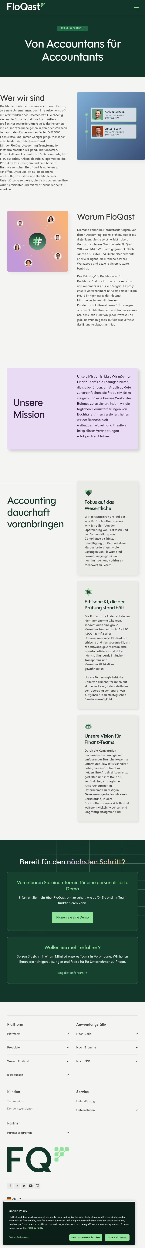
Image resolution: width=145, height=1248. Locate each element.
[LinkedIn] (17, 1185)
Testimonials (15, 1101)
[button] (135, 7)
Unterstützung (85, 1101)
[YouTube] (31, 1185)
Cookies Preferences (19, 1237)
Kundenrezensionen (20, 1108)
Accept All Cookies (117, 1237)
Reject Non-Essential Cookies (85, 1237)
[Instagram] (37, 1185)
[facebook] (10, 1185)
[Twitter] (24, 1185)
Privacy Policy (35, 1228)
